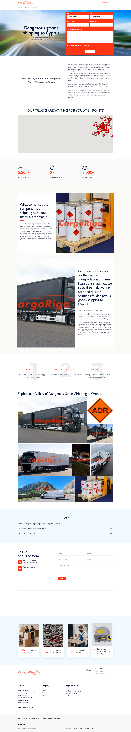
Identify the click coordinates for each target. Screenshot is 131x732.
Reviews (27, 8)
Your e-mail (70, 21)
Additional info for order (74, 29)
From (68, 13)
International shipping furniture (25, 707)
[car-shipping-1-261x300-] (53, 646)
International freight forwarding (25, 697)
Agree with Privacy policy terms (79, 45)
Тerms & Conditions (84, 728)
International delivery (23, 695)
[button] (103, 2)
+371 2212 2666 (29, 560)
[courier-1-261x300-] (78, 646)
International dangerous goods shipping (27, 693)
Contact (93, 728)
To (91, 13)
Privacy (75, 728)
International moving (23, 702)
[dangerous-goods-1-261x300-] (102, 645)
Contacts (34, 8)
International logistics (23, 700)
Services (20, 8)
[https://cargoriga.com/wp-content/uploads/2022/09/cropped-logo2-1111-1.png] (29, 674)
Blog (43, 695)
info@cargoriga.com (100, 675)
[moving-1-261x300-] (29, 646)
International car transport (24, 690)
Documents (69, 728)
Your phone (93, 21)
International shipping (23, 705)
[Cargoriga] (26, 3)
